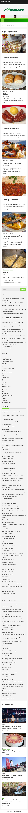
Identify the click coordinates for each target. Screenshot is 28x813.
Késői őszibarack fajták (7, 632)
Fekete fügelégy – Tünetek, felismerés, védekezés (13, 614)
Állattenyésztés (5, 358)
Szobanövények (5, 393)
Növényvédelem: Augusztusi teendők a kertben (12, 329)
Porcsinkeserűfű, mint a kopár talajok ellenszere (13, 506)
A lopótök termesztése (7, 588)
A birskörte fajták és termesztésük (10, 672)
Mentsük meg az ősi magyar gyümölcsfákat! (12, 641)
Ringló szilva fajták (6, 648)
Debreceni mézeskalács (10, 58)
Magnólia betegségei (7, 533)
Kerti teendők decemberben (8, 468)
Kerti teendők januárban (7, 461)
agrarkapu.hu (7, 59)
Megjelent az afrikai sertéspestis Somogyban (12, 313)
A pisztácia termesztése (7, 550)
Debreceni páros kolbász (11, 129)
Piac (3, 391)
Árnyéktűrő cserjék (6, 541)
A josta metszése (6, 429)
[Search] (26, 20)
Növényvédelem (5, 388)
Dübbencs (6, 94)
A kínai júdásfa (5, 596)
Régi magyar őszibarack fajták (9, 581)
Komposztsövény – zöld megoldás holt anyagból (13, 478)
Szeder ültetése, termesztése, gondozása (11, 609)
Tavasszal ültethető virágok (8, 538)
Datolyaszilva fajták (6, 667)
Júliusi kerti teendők (6, 349)
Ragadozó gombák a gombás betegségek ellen (13, 445)
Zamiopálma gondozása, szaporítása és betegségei (14, 335)
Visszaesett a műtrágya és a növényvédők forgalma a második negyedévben (11, 802)
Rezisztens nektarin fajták (8, 629)
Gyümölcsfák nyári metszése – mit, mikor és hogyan (14, 492)
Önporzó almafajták (6, 579)
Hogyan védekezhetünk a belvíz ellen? (10, 508)
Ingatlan (4, 375)
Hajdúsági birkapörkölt (10, 200)
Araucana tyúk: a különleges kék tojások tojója (12, 322)
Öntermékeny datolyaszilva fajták (9, 650)
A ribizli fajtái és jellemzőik (8, 664)
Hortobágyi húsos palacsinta (12, 236)
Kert (3, 379)
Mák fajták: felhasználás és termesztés (11, 531)
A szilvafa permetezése (7, 543)
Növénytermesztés (6, 386)
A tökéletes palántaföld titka (8, 456)
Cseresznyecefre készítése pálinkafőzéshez (12, 611)
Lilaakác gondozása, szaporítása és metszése (12, 422)
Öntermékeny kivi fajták (7, 574)
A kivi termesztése (6, 567)
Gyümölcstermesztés (7, 372)
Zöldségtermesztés (6, 402)
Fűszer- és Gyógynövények (8, 368)
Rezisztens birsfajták (7, 653)
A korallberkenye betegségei (8, 593)
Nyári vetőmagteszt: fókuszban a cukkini (11, 483)
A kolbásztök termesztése (8, 591)
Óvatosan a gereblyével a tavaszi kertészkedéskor (13, 510)
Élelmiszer (4, 363)
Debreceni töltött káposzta (12, 163)
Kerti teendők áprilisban (7, 424)
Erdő (3, 365)
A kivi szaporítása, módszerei (8, 674)
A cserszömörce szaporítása (8, 463)
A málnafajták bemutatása (8, 529)
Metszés (4, 384)
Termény (4, 398)
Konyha (11, 91)
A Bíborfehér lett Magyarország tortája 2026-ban (13, 302)
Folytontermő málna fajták (8, 571)
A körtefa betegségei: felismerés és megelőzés (13, 553)
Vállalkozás (4, 400)
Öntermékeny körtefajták (7, 562)
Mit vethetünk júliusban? (7, 346)
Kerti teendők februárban (7, 458)
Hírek (3, 373)
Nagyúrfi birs (5, 669)
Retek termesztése (6, 466)
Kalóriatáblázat (5, 377)
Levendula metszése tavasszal (9, 426)
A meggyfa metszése (7, 513)
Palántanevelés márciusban (8, 440)
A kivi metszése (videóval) (8, 569)
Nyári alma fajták (5, 576)
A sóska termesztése (7, 470)
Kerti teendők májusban (7, 419)
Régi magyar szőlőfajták (7, 548)
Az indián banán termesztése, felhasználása (12, 616)
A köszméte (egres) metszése (9, 564)
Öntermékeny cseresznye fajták (9, 646)
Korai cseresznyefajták (7, 643)
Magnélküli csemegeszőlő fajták (9, 536)
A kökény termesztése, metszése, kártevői (12, 619)
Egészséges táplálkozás (7, 361)
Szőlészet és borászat (7, 395)
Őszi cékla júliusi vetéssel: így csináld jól (11, 485)
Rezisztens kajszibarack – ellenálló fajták (11, 584)
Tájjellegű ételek (6, 91)
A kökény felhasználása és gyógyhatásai (11, 480)
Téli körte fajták (5, 655)
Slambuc (5, 272)
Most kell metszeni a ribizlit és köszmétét (11, 431)
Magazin (4, 382)
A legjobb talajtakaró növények (9, 503)
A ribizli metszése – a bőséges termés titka (12, 545)
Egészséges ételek (6, 359)
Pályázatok (4, 389)
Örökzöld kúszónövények (8, 559)
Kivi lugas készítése (6, 519)
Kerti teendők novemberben (8, 473)
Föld (3, 366)
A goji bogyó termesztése (8, 522)
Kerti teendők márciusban (8, 443)
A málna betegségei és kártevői (9, 662)
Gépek (3, 370)
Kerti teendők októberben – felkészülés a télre (12, 475)
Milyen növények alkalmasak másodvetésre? (12, 586)
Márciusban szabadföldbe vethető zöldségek (12, 438)
